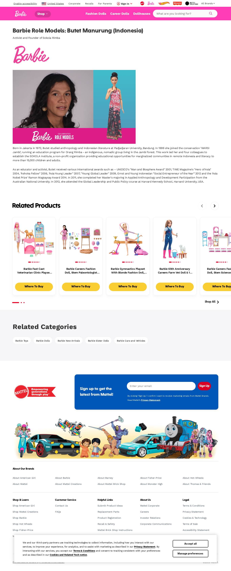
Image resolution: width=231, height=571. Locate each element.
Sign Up (204, 386)
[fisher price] (178, 3)
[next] (214, 206)
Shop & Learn (21, 500)
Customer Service (65, 500)
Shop (41, 14)
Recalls (89, 3)
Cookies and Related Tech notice (68, 554)
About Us (145, 500)
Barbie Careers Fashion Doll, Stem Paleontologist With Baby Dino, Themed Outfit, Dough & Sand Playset (81, 271)
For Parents (105, 3)
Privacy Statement (144, 546)
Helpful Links (105, 500)
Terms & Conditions (84, 550)
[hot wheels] (164, 3)
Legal (186, 500)
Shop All (210, 302)
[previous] (202, 206)
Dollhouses (141, 14)
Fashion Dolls (96, 14)
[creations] (192, 3)
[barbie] (151, 3)
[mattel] (142, 3)
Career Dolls (119, 14)
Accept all (190, 543)
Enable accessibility (25, 3)
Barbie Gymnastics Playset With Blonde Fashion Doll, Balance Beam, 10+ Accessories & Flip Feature (128, 271)
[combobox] (185, 13)
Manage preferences (190, 553)
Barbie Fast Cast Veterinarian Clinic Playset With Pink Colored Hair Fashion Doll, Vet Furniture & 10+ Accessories (34, 271)
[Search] (210, 12)
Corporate (74, 3)
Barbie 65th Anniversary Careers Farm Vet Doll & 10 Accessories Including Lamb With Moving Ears (175, 271)
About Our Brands (23, 469)
